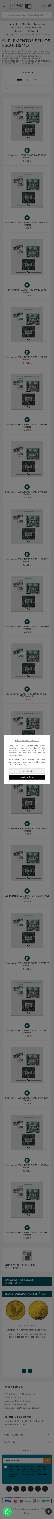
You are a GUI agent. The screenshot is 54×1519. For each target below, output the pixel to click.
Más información (27, 771)
